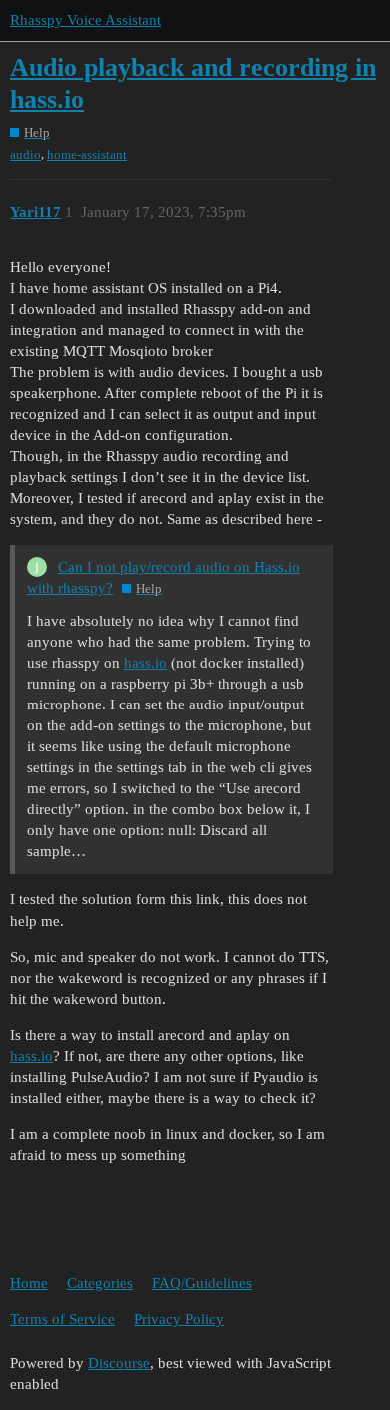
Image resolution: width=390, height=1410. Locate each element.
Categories (100, 1283)
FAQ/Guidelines (202, 1283)
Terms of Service (62, 1319)
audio (25, 154)
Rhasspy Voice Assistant (85, 20)
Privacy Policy (179, 1319)
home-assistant (87, 154)
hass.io (145, 663)
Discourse (119, 1363)
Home (29, 1283)
